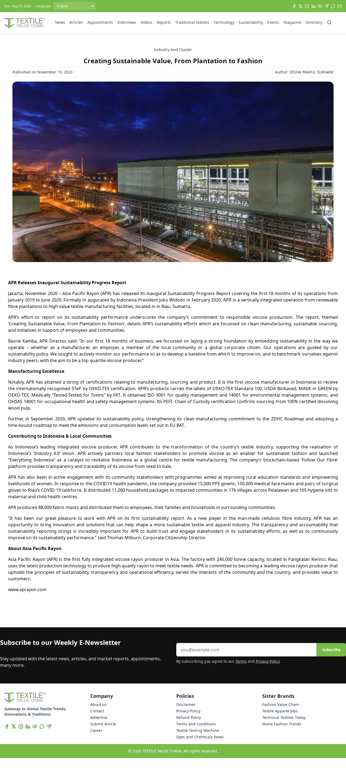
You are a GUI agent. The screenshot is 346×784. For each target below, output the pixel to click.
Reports (164, 22)
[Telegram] (326, 6)
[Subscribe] (339, 6)
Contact (97, 710)
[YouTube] (320, 6)
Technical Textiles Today (283, 717)
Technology (224, 22)
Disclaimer (185, 704)
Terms (241, 661)
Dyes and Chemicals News (200, 736)
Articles (76, 22)
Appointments (100, 22)
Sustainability (250, 22)
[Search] (329, 22)
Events (273, 22)
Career (96, 730)
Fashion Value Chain (280, 704)
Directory (314, 22)
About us (98, 704)
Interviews (126, 22)
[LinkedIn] (313, 6)
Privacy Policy (268, 661)
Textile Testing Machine (197, 730)
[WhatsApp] (333, 6)
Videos (146, 22)
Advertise (98, 717)
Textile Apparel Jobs (280, 710)
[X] (300, 6)
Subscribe (331, 649)
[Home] (24, 23)
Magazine (292, 22)
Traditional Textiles (192, 22)
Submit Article (103, 723)
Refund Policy (188, 717)
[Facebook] (294, 6)
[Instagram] (307, 6)
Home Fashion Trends (281, 723)
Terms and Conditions (196, 723)
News (60, 22)
